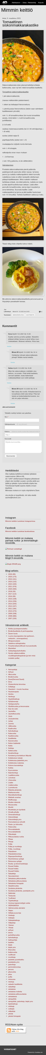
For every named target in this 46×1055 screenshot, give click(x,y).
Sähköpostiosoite (16, 424)
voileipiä (11, 1009)
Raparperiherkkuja (15, 856)
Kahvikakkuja (13, 731)
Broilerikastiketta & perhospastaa (20, 631)
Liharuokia (12, 780)
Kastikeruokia (13, 736)
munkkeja (11, 957)
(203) (12, 604)
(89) (12, 574)
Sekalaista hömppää (15, 883)
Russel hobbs (13, 869)
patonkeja (12, 964)
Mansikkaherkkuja (15, 795)
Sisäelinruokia (13, 886)
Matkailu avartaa (14, 797)
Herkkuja (11, 696)
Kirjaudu (41, 2)
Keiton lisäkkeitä (14, 743)
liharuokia (11, 950)
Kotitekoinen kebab (15, 758)
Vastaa (9, 346)
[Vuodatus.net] (10, 1049)
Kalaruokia (12, 733)
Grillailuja (11, 687)
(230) (12, 618)
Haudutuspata (13, 692)
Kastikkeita (30, 315)
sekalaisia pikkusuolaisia (17, 994)
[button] (20, 2)
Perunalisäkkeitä (14, 832)
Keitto (10, 746)
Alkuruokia (12, 674)
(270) (12, 611)
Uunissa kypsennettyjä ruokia (19, 903)
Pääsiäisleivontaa (14, 854)
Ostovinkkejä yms (14, 819)
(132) (12, 581)
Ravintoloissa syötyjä (16, 859)
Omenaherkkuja (14, 814)
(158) (12, 599)
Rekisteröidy (32, 2)
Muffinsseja (12, 800)
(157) (12, 606)
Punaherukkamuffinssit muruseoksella (22, 646)
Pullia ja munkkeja (15, 846)
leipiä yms (12, 947)
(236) (12, 601)
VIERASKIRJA (13, 905)
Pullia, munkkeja (14, 849)
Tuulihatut (12, 898)
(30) (12, 591)
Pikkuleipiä (12, 834)
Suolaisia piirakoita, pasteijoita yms (21, 891)
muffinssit (11, 955)
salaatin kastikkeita (15, 984)
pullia (10, 977)
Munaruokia (12, 805)
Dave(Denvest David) (16, 679)
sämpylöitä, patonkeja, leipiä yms (20, 1001)
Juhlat (10, 721)
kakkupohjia (12, 940)
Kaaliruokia (12, 728)
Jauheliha (11, 711)
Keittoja (11, 748)
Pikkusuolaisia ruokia (16, 837)
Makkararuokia (18, 315)
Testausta (11, 896)
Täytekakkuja (13, 901)
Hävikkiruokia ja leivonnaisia (18, 706)
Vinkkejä (11, 915)
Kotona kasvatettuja (15, 765)
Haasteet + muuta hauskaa (18, 689)
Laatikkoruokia (13, 775)
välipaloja (11, 1011)
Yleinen (11, 925)
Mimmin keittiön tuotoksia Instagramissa (20, 521)
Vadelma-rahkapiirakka (16, 643)
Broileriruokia (13, 677)
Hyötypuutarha (13, 704)
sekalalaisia (12, 996)
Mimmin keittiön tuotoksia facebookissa (19, 531)
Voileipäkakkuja (14, 920)
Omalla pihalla (13, 812)
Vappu (10, 910)
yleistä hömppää (14, 1016)
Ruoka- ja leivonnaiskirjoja (18, 864)
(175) (12, 577)
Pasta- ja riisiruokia (15, 824)
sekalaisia (12, 989)
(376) (12, 586)
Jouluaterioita (13, 719)
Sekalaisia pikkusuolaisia (17, 881)
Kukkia (10, 768)
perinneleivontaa (14, 967)
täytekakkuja (13, 1004)
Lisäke (10, 782)
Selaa (25, 2)
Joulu (10, 716)
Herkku (11, 694)
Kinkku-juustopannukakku (17, 629)
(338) (12, 613)
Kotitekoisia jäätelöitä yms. (18, 760)
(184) (12, 609)
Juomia (11, 723)
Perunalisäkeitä (14, 829)
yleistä (10, 1014)
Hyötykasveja (13, 701)
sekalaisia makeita (15, 991)
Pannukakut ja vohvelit (16, 822)
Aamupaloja (12, 669)
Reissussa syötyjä (15, 861)
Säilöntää (11, 893)
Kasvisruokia (13, 741)
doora (10, 932)
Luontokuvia (12, 787)
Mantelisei (12, 648)
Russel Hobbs (13, 866)
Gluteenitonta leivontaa (16, 684)
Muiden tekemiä (14, 802)
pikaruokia (12, 972)
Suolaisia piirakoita (15, 888)
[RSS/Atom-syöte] (16, 1030)
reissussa (11, 979)
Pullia (10, 844)
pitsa (10, 974)
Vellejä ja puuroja (14, 913)
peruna (11, 969)
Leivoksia (11, 778)
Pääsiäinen (12, 851)
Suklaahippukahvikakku (17, 651)
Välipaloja (11, 923)
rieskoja (11, 982)
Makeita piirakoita (14, 790)
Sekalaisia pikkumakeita (17, 878)
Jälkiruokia (12, 726)
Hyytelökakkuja (13, 699)
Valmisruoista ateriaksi (16, 908)
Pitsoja (10, 842)
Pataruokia (12, 827)
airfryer (11, 930)
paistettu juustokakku (16, 960)
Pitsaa (10, 839)
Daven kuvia (12, 633)
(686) (12, 616)
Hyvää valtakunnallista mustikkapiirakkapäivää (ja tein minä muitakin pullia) (21, 655)
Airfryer (11, 672)
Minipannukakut (14, 641)
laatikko (11, 942)
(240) (12, 584)
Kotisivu (22, 431)
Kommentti (8, 439)
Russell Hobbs (13, 871)
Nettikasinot (16, 2)
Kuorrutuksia (13, 770)
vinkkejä (11, 1006)
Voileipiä (11, 918)
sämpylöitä (12, 999)
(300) (12, 589)
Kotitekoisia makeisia (16, 763)
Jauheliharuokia (14, 714)
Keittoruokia (12, 751)
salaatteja (11, 987)
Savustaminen (13, 876)
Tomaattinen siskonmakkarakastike (20, 23)
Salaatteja (12, 873)
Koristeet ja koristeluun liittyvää (19, 755)
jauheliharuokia (14, 935)
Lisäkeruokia (13, 785)
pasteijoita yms (13, 962)
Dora (10, 682)
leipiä (10, 945)
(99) (12, 596)
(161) (12, 579)
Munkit (10, 807)
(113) (12, 594)
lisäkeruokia (12, 952)
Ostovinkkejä (13, 817)
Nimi (6, 417)
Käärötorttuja (13, 773)
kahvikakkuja (13, 937)
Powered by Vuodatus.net (35, 1052)
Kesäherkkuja (13, 753)
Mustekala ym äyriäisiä (16, 810)
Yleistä (10, 928)
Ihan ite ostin (13, 709)
